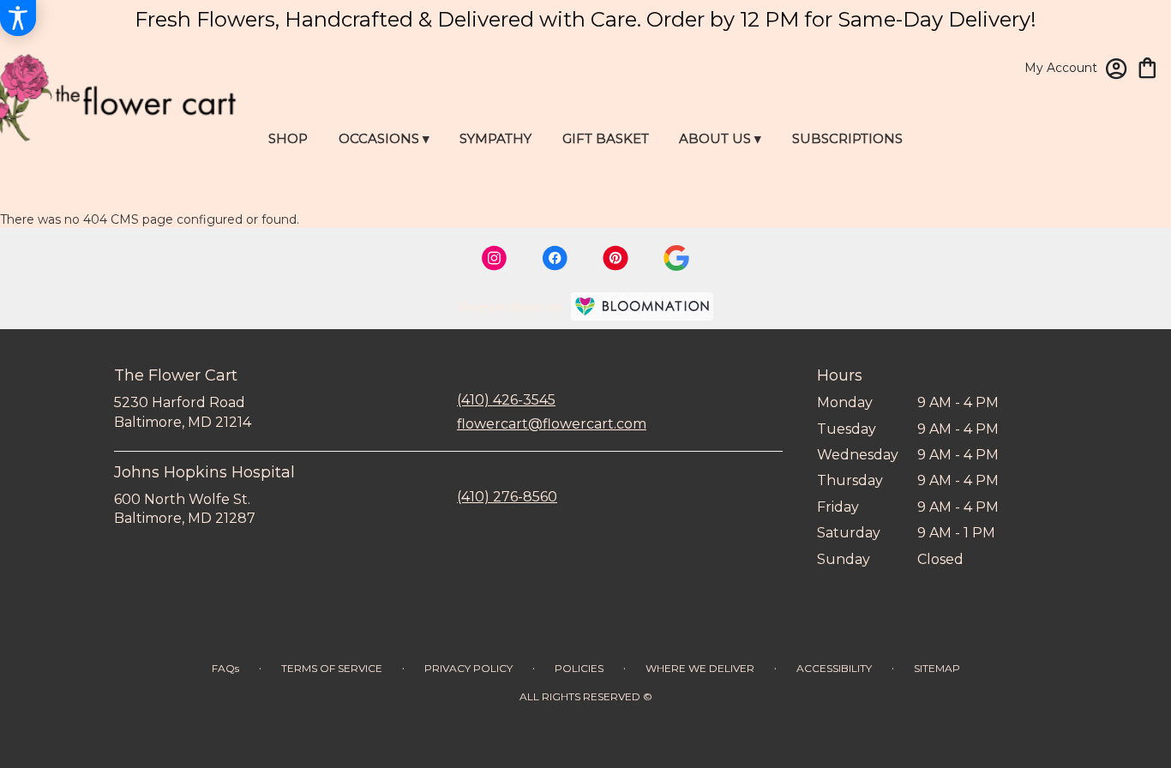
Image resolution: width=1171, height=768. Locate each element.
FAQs (225, 668)
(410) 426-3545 (506, 400)
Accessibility (834, 668)
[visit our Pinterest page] (615, 258)
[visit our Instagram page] (495, 258)
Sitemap (937, 668)
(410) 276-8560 (507, 497)
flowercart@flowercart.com (551, 424)
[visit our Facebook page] (555, 258)
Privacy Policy (468, 668)
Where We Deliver (700, 668)
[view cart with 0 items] (1147, 66)
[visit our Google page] (676, 258)
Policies (579, 668)
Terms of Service (331, 668)
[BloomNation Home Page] (642, 306)
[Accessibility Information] (18, 18)
